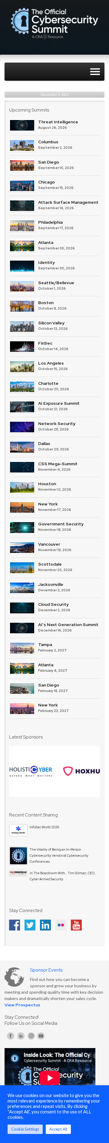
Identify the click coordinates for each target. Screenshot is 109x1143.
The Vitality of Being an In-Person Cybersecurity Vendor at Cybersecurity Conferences (59, 855)
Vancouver (49, 544)
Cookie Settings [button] (25, 1129)
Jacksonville (50, 584)
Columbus (48, 141)
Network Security (56, 423)
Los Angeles (51, 363)
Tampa (45, 644)
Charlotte (48, 383)
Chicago (46, 182)
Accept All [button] (58, 1129)
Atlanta (45, 242)
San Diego (48, 162)
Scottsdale (50, 564)
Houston (47, 483)
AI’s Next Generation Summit (68, 624)
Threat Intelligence (58, 122)
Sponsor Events (46, 970)
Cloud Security (53, 604)
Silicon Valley (51, 323)
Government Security (61, 524)
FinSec (45, 343)
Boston (46, 302)
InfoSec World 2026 (44, 827)
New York (48, 504)
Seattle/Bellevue (56, 282)
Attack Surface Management (68, 202)
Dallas (44, 443)
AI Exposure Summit (59, 403)
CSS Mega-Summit (58, 463)
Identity (46, 262)
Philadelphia (50, 222)
